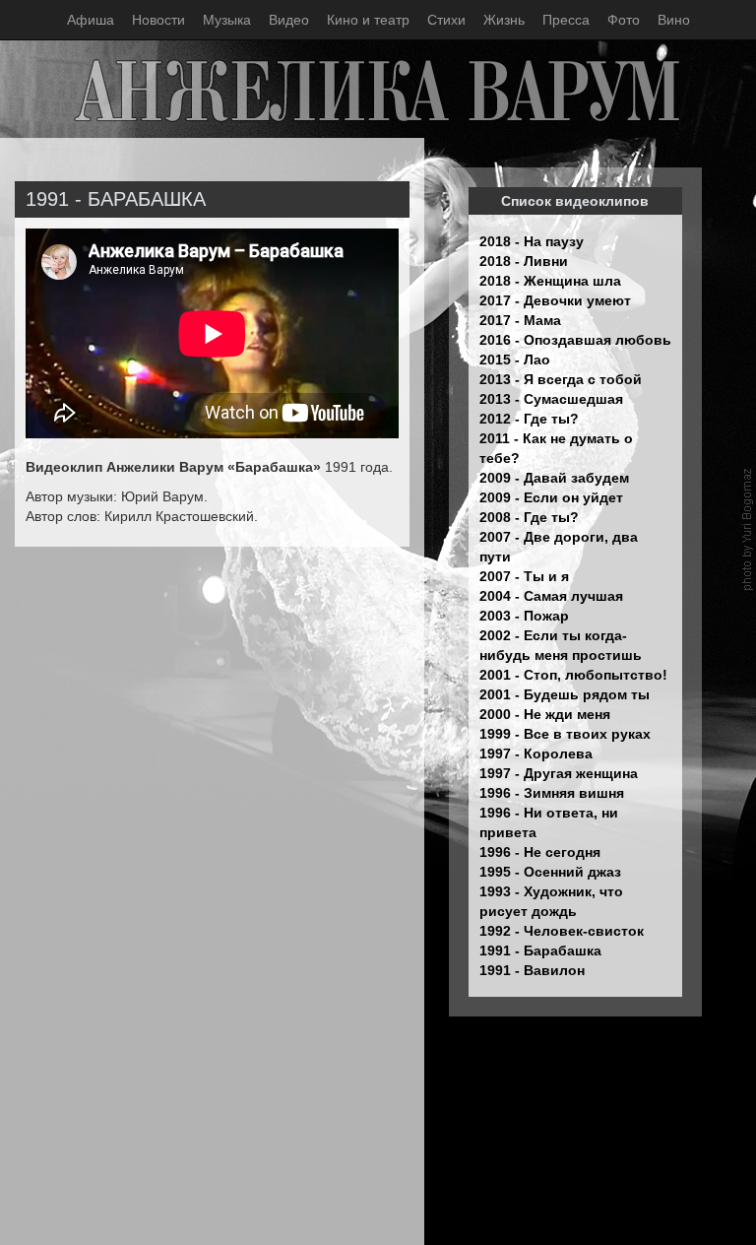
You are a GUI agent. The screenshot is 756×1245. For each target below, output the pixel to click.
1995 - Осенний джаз (550, 872)
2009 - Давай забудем (554, 478)
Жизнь (504, 20)
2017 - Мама (520, 320)
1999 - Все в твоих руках (565, 734)
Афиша (90, 20)
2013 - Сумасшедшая (551, 399)
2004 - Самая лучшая (551, 596)
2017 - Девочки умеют (555, 300)
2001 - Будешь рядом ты (564, 694)
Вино (674, 20)
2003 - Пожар (524, 615)
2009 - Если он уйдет (551, 497)
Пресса (566, 20)
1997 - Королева (536, 753)
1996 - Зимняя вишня (551, 793)
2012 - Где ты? (529, 418)
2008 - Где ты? (529, 517)
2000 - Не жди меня (544, 714)
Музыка (227, 20)
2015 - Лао (514, 359)
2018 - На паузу (531, 241)
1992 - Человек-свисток (561, 931)
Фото (623, 20)
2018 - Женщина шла (550, 281)
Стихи (446, 20)
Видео (289, 20)
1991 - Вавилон (532, 970)
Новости (158, 20)
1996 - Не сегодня (539, 852)
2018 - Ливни (523, 261)
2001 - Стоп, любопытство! (573, 675)
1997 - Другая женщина (558, 773)
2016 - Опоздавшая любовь (575, 340)
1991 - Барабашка (540, 950)
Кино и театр (368, 20)
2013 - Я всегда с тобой (560, 379)
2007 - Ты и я (524, 576)
